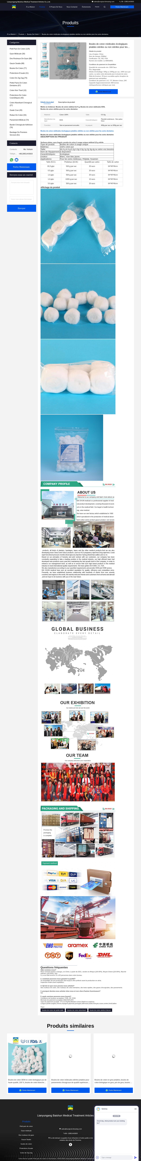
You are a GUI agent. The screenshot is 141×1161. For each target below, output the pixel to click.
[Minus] (135, 1109)
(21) (19, 73)
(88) (17, 63)
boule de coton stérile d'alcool (100, 1010)
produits (21, 34)
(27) (21, 104)
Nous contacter (72, 7)
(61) (18, 133)
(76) (21, 126)
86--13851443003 (127, 1)
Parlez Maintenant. (122, 7)
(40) (18, 96)
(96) (21, 58)
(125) (20, 49)
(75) (18, 78)
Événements (86, 7)
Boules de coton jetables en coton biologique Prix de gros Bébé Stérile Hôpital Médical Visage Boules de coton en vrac (114, 1081)
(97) (18, 84)
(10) (18, 90)
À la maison (30, 7)
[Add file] (97, 1157)
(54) (18, 115)
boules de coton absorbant (76, 1010)
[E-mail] (16, 159)
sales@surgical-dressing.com (104, 1)
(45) (16, 110)
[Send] (135, 1157)
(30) (17, 54)
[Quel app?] (11, 160)
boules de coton (33, 34)
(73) (19, 120)
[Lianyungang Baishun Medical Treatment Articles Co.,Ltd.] (14, 6)
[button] (44, 76)
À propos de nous (55, 7)
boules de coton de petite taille (52, 1010)
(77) (18, 68)
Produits (42, 7)
